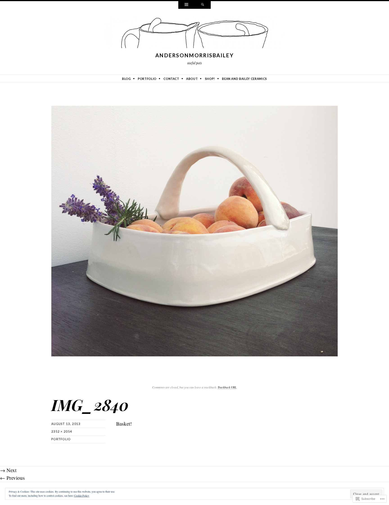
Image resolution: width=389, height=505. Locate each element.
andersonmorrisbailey (194, 55)
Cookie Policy (81, 495)
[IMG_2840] (194, 230)
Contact (171, 79)
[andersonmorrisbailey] (194, 33)
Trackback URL (227, 387)
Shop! (210, 79)
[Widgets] (186, 5)
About (192, 79)
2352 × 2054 (61, 431)
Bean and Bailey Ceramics (244, 79)
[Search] (202, 5)
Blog (126, 79)
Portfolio (147, 79)
